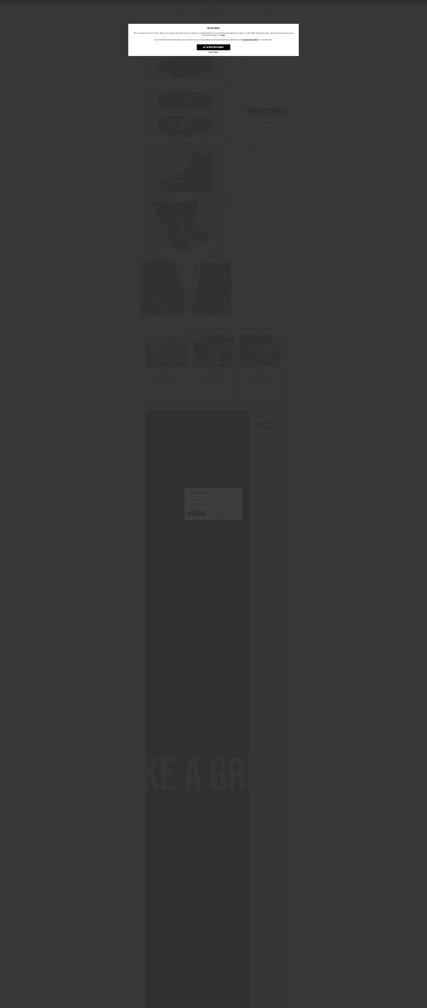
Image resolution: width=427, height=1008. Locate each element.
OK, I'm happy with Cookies (213, 47)
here (223, 35)
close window (213, 52)
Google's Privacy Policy (250, 40)
